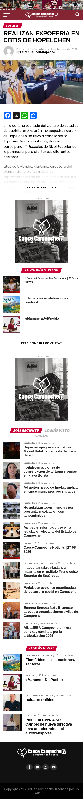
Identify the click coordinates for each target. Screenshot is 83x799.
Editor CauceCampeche (37, 52)
